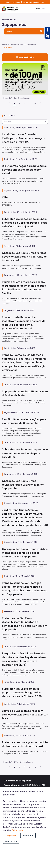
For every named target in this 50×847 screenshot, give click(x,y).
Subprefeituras (16, 44)
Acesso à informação (13, 2)
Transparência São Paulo (31, 2)
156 (42, 2)
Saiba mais (17, 830)
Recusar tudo (11, 841)
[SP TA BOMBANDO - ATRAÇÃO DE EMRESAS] (25, 79)
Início (4, 44)
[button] (40, 103)
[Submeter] (45, 121)
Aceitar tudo (28, 835)
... (30, 103)
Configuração (11, 835)
